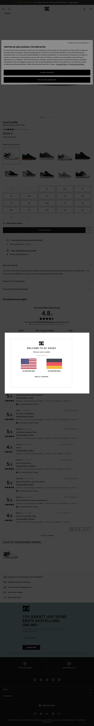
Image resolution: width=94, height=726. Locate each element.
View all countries (41, 377)
